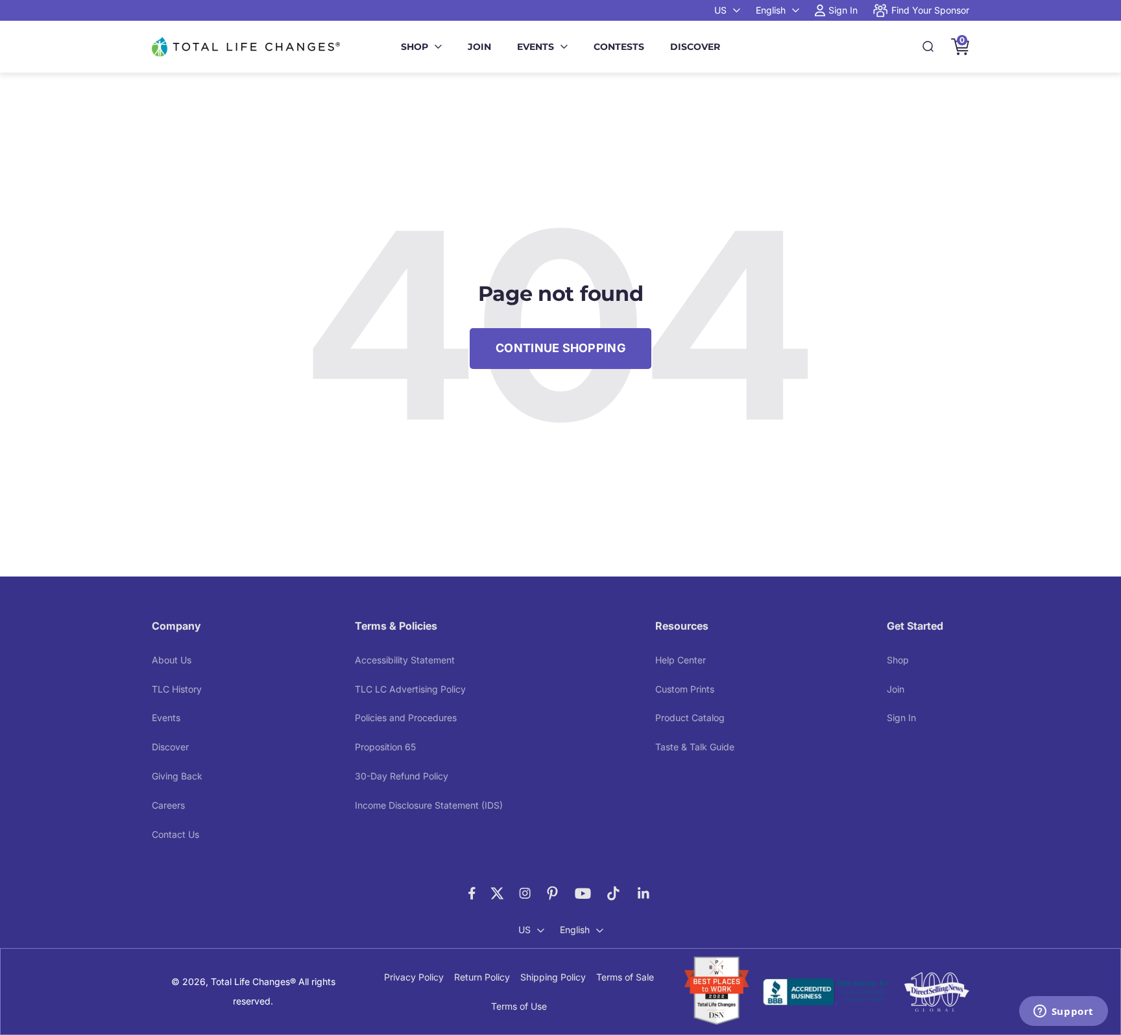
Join (479, 47)
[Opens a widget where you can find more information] (1063, 1012)
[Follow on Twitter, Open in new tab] (497, 893)
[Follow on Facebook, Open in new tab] (472, 893)
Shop (414, 47)
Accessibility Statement (405, 659)
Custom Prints (684, 689)
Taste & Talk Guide (694, 746)
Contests (619, 47)
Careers (168, 805)
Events (535, 47)
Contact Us (175, 834)
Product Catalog (690, 717)
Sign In (901, 717)
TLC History (177, 689)
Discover (695, 47)
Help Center (680, 659)
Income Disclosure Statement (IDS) (429, 805)
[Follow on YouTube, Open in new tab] (583, 893)
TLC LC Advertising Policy (410, 689)
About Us (171, 659)
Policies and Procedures (406, 717)
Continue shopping (560, 348)
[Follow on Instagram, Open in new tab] (525, 893)
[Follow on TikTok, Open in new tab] (613, 893)
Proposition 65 (385, 746)
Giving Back (177, 775)
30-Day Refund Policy (401, 775)
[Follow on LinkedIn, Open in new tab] (644, 893)
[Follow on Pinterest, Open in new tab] (552, 893)
